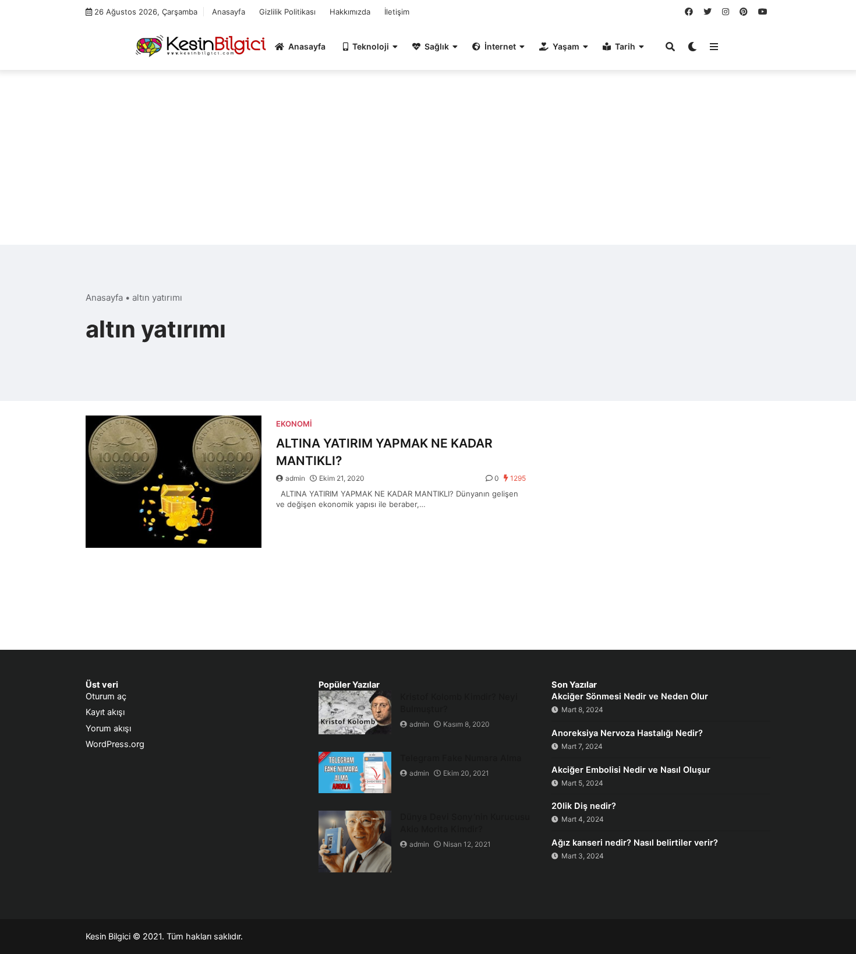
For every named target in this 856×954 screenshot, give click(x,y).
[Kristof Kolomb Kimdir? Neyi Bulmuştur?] (355, 712)
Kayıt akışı (105, 712)
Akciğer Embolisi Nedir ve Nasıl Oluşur (630, 770)
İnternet (500, 46)
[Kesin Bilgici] (199, 45)
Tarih (625, 46)
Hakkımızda (350, 11)
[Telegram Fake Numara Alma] (355, 772)
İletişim (396, 11)
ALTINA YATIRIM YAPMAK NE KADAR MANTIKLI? (384, 451)
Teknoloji (370, 46)
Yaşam (566, 46)
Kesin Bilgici (108, 936)
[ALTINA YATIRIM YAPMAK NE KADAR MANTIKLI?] (173, 482)
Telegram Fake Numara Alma (461, 757)
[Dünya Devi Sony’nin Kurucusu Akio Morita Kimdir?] (355, 841)
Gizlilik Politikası (287, 11)
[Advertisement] (428, 163)
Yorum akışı (108, 728)
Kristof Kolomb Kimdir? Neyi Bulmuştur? (459, 702)
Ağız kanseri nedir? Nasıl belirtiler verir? (634, 842)
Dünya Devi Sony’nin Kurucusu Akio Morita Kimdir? (465, 823)
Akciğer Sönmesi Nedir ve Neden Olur (629, 696)
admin (295, 478)
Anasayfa (228, 11)
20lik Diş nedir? (583, 806)
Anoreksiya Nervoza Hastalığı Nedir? (627, 733)
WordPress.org (115, 744)
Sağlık (437, 46)
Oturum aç (106, 696)
